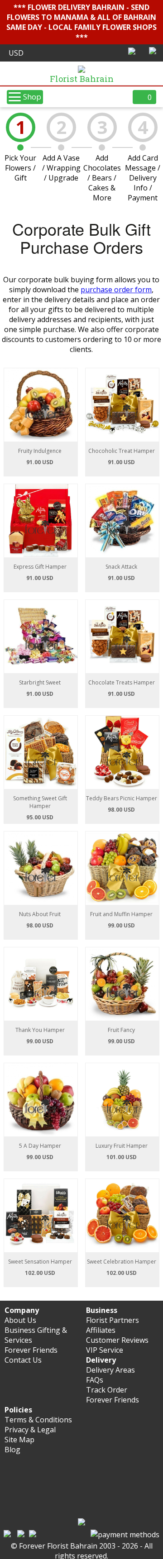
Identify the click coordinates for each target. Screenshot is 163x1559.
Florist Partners (112, 1320)
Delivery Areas (110, 1370)
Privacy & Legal (30, 1430)
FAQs (94, 1380)
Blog (12, 1449)
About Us (20, 1320)
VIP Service (104, 1350)
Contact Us (23, 1360)
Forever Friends (31, 1350)
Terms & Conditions (38, 1420)
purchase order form (116, 290)
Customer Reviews (117, 1340)
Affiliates (100, 1330)
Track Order (106, 1390)
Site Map (19, 1440)
